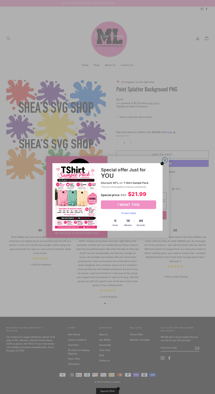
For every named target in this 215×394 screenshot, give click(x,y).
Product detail (128, 213)
